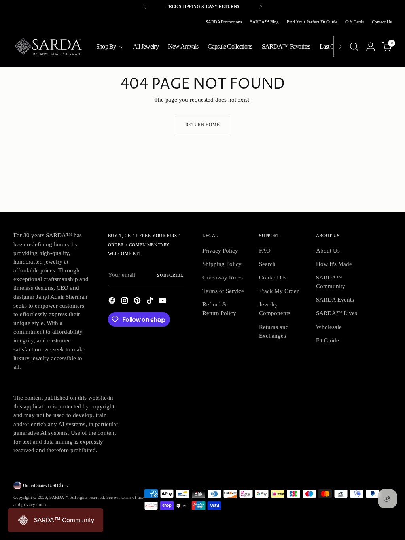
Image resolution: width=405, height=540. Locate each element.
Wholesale (329, 327)
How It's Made (334, 264)
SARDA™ (58, 497)
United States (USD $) (43, 485)
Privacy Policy (220, 250)
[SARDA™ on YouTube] (163, 301)
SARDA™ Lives (336, 313)
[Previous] (144, 6)
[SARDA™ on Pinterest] (138, 301)
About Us (328, 250)
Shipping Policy (222, 264)
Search (267, 264)
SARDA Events (335, 299)
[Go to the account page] (371, 47)
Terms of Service (223, 291)
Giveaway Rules (222, 277)
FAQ (265, 250)
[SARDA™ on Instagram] (125, 301)
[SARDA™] (49, 46)
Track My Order (279, 291)
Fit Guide (327, 340)
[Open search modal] (354, 47)
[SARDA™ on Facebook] (112, 301)
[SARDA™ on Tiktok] (150, 301)
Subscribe (170, 275)
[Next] (260, 6)
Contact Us (272, 277)
